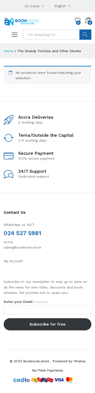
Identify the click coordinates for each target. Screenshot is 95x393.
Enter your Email (26, 302)
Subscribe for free (47, 324)
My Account (13, 261)
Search (85, 34)
